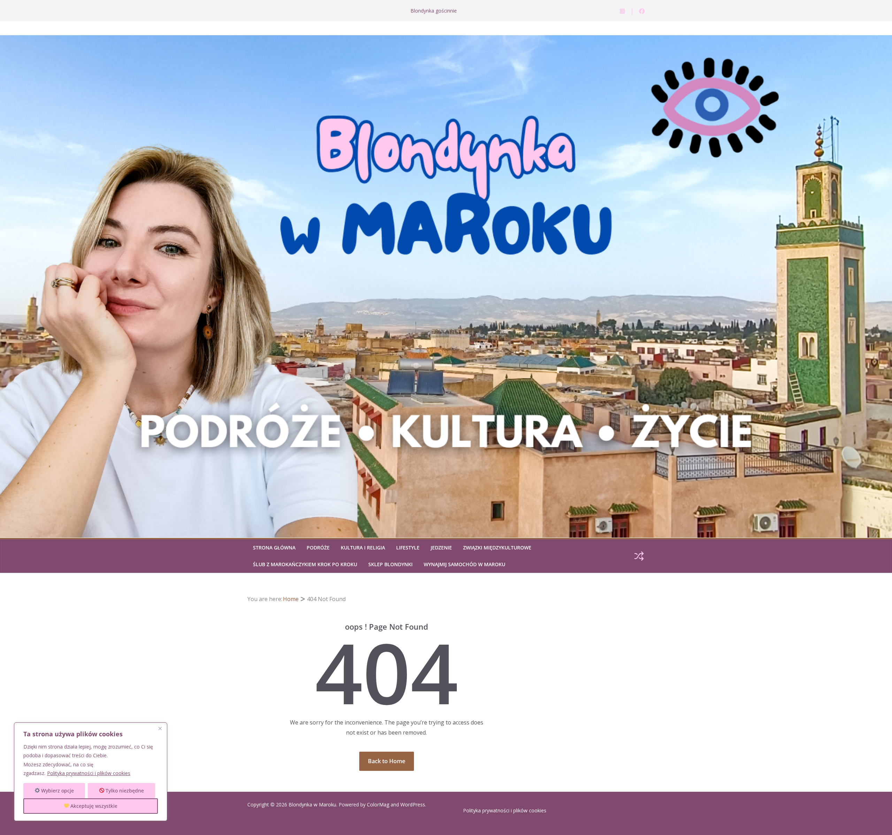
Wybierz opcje (57, 790)
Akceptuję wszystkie (93, 806)
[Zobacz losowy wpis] (639, 556)
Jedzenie (441, 547)
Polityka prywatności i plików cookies (88, 773)
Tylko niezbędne (124, 790)
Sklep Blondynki (390, 564)
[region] (90, 771)
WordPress (412, 804)
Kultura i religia (363, 547)
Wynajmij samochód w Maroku (464, 564)
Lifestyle (408, 547)
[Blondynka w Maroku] (446, 40)
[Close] (160, 728)
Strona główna (274, 547)
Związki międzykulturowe (497, 547)
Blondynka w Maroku (312, 804)
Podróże (318, 547)
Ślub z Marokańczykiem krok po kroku (305, 564)
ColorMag (378, 804)
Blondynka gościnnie (433, 10)
